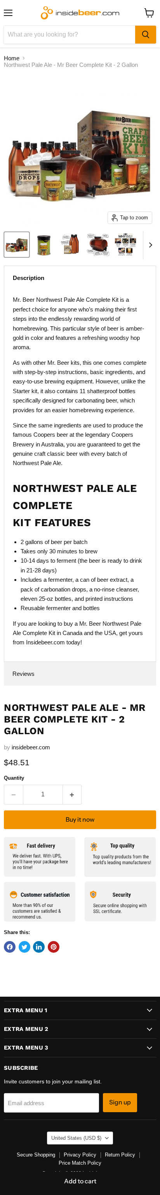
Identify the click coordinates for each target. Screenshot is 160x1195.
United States (76, 1138)
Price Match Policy (80, 1163)
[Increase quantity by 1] (72, 794)
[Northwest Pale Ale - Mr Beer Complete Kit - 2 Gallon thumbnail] (16, 244)
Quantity (14, 778)
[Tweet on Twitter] (24, 947)
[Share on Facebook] (10, 947)
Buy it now (80, 819)
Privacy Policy (80, 1155)
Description (28, 278)
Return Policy (120, 1155)
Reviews (23, 673)
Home (11, 58)
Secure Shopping (36, 1155)
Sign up (120, 1102)
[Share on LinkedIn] (39, 947)
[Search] (145, 35)
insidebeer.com (31, 747)
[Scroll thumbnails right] (149, 245)
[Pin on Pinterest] (53, 947)
